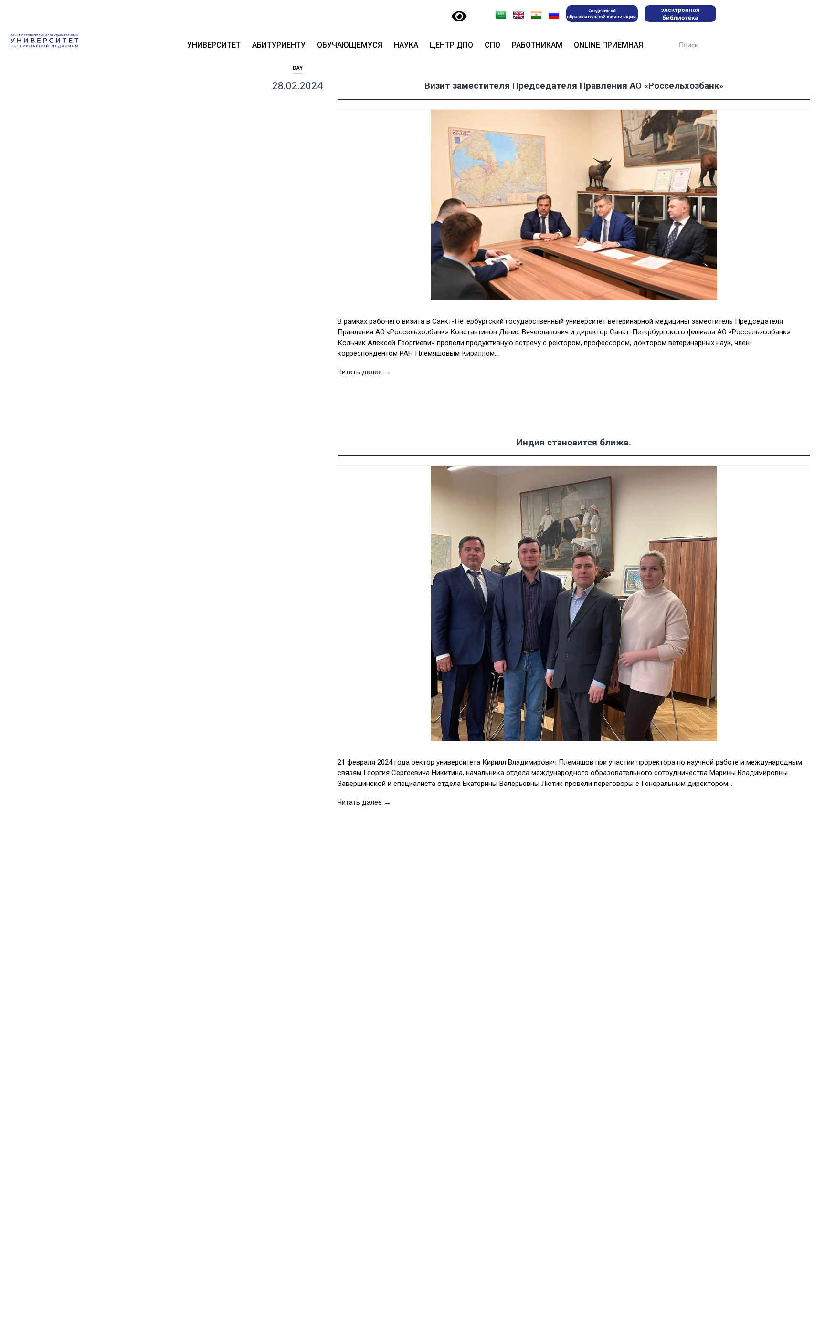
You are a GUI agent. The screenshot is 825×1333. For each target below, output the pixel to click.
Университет (214, 45)
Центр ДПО (451, 45)
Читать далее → (364, 372)
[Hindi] (536, 15)
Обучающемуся (349, 45)
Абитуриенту (279, 45)
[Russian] (554, 15)
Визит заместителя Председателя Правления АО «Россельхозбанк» (573, 86)
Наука (406, 45)
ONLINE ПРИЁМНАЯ (608, 45)
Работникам (537, 45)
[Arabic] (501, 15)
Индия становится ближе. (574, 442)
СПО (492, 45)
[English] (518, 15)
